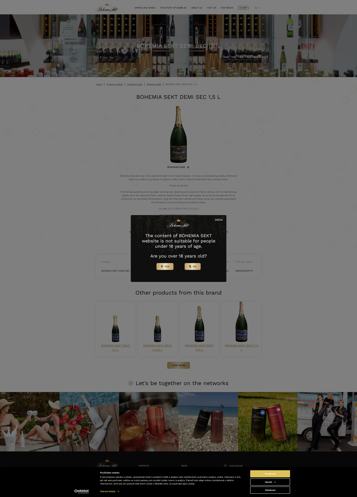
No (194, 266)
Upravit (268, 482)
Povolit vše (270, 474)
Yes (167, 266)
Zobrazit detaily (107, 491)
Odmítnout (270, 490)
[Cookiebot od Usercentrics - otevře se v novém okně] (81, 491)
